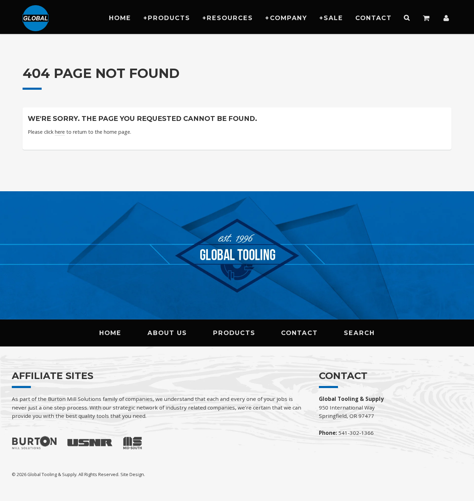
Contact (373, 17)
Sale (333, 17)
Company (288, 17)
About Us (167, 332)
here (60, 132)
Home (120, 17)
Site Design (132, 474)
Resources (230, 17)
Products (169, 17)
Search (359, 332)
